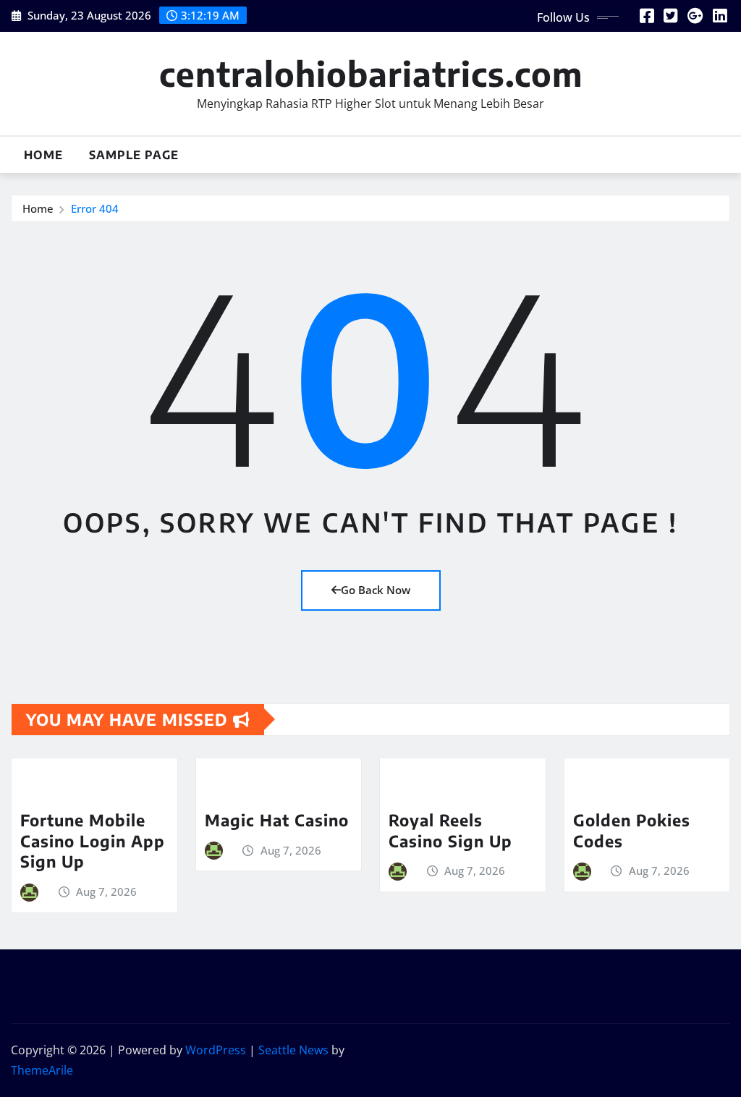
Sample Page (134, 155)
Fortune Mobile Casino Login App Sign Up (92, 840)
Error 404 (95, 208)
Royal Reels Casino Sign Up (450, 830)
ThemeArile (42, 1070)
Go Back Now (375, 590)
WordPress (215, 1050)
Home (43, 155)
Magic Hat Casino (277, 820)
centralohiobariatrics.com (371, 73)
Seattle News (293, 1050)
